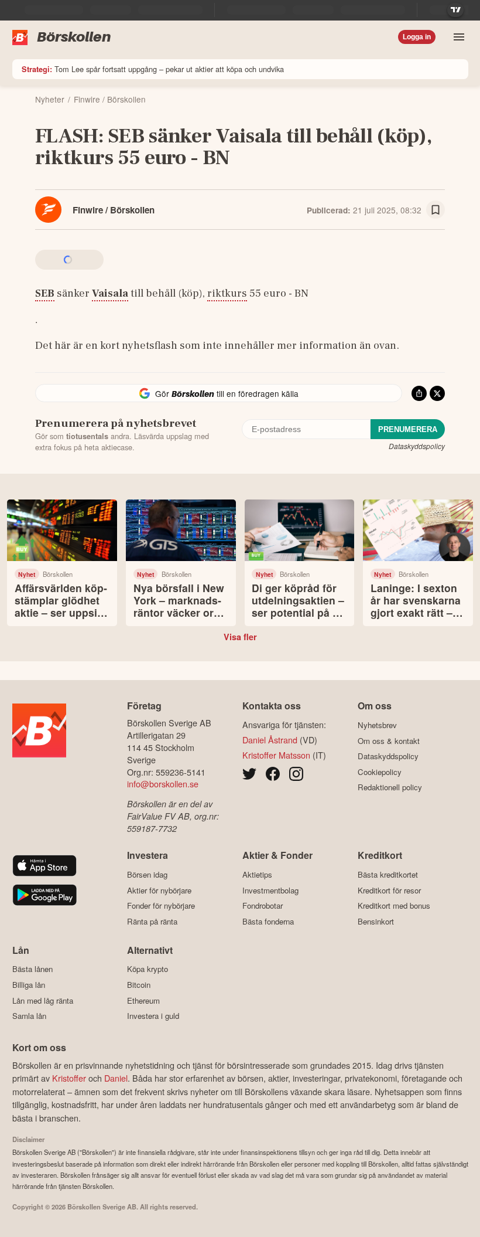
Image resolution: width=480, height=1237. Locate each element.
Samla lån (29, 1016)
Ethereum (143, 1000)
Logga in (417, 37)
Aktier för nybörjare (159, 890)
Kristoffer (69, 1078)
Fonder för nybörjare (161, 905)
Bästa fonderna (268, 921)
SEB (44, 293)
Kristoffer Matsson (276, 755)
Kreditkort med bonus (394, 905)
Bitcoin (138, 984)
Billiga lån (28, 984)
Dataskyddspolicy (417, 446)
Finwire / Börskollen (114, 209)
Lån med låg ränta (42, 1000)
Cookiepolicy (380, 771)
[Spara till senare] (435, 209)
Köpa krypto (147, 969)
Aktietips (257, 874)
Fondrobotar (262, 905)
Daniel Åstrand (269, 739)
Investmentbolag (270, 890)
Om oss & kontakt (389, 740)
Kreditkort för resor (389, 890)
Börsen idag (147, 874)
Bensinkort (376, 921)
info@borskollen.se (162, 783)
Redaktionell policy (390, 787)
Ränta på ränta (152, 921)
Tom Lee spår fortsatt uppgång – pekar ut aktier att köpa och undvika (153, 68)
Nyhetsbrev (377, 724)
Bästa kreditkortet (388, 874)
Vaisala (110, 293)
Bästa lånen (32, 969)
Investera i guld (153, 1016)
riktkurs (227, 293)
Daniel (116, 1078)
